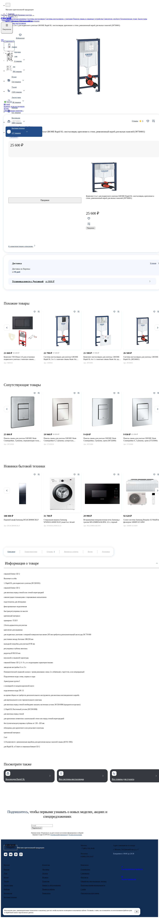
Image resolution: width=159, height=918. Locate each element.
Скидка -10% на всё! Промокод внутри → (17, 15)
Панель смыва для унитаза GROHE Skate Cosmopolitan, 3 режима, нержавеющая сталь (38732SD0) (21, 439)
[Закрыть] (137, 911)
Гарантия (45, 881)
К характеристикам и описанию (20, 246)
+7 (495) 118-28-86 (87, 848)
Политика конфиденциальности (58, 835)
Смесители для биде (112, 19)
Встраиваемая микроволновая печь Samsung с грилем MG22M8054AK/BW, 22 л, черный (101, 521)
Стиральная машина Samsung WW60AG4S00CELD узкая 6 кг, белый (59, 521)
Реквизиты (46, 893)
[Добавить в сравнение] (153, 121)
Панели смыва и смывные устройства (88, 19)
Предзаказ (45, 200)
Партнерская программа (90, 893)
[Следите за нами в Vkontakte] (11, 855)
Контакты (84, 877)
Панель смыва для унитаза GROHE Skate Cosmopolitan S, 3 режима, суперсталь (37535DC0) (60, 439)
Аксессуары (142, 19)
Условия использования (75, 835)
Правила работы (48, 889)
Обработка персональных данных (94, 881)
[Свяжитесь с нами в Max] (16, 855)
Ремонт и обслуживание (51, 885)
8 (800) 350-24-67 (87, 857)
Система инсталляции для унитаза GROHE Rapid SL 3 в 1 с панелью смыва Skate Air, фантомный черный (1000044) (61, 358)
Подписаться (36, 828)
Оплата (45, 873)
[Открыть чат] (21, 855)
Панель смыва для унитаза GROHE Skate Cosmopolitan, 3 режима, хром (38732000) (99, 439)
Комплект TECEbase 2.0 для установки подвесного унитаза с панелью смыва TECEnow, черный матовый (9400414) (19, 358)
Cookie (83, 889)
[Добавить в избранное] (35, 312)
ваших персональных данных (23, 912)
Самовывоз (85, 873)
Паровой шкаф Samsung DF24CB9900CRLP (21, 520)
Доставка (45, 869)
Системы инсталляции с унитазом (59, 19)
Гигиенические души (128, 19)
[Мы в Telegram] (5, 855)
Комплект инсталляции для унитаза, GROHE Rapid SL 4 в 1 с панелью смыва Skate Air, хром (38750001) (102, 358)
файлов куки (127, 910)
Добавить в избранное (148, 121)
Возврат (45, 877)
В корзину (22, 368)
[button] (7, 28)
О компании (85, 869)
